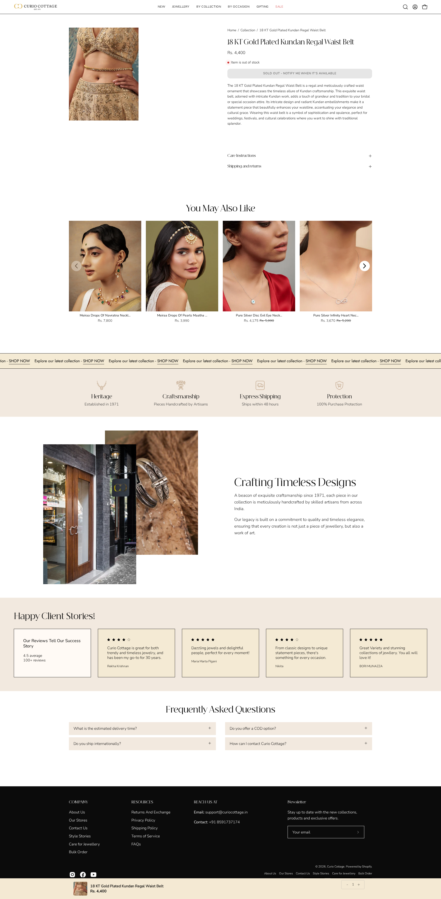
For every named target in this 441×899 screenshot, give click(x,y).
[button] (181, 7)
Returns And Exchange (150, 812)
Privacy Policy (143, 820)
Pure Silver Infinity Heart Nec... (336, 315)
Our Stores (78, 820)
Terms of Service (145, 836)
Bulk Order (78, 852)
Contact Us (78, 828)
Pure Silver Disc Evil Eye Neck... (259, 315)
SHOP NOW (55, 361)
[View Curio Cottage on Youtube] (93, 874)
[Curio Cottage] (35, 7)
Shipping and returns (244, 166)
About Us (77, 812)
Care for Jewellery (84, 844)
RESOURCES (142, 802)
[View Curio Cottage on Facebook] (82, 874)
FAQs (136, 844)
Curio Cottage (336, 866)
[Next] (364, 266)
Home (231, 30)
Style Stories (80, 836)
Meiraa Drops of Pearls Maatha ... (182, 315)
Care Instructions (241, 156)
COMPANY (78, 802)
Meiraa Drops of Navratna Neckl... (105, 315)
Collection (247, 30)
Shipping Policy (144, 828)
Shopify (366, 866)
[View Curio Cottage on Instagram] (72, 874)
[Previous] (76, 266)
